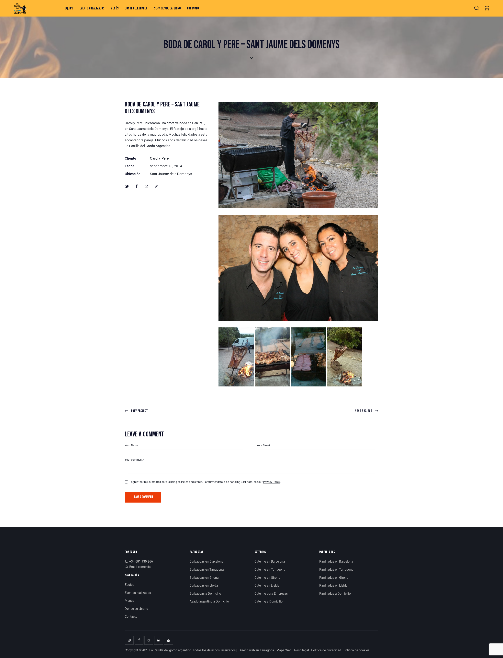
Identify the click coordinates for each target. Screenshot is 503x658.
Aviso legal (301, 650)
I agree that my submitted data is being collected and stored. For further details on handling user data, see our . (205, 481)
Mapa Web (283, 650)
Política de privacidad (326, 650)
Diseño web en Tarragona (256, 650)
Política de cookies (356, 650)
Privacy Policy (271, 482)
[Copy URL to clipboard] (156, 186)
